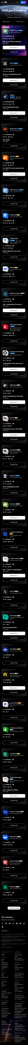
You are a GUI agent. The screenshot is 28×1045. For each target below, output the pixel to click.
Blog (16, 986)
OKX (11, 63)
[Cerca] (17, 2)
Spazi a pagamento (6, 1034)
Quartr (4, 945)
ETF (2, 961)
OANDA (12, 95)
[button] (11, 36)
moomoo (12, 156)
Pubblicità (17, 1035)
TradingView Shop (19, 995)
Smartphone (4, 1002)
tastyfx (12, 418)
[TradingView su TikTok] (24, 923)
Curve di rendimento (6, 992)
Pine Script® (4, 997)
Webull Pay (13, 836)
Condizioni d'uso (19, 1003)
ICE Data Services (20, 934)
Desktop (3, 1004)
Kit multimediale (18, 991)
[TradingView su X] (2, 923)
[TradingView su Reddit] (2, 927)
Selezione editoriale (6, 1024)
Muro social (4, 1010)
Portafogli (3, 991)
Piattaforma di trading (20, 1030)
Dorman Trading (15, 811)
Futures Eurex (18, 975)
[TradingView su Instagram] (13, 923)
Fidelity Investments (16, 728)
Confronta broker (19, 967)
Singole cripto (4, 964)
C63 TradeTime (18, 999)
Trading (3, 1021)
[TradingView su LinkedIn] (17, 923)
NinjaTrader (13, 128)
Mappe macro (4, 996)
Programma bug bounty (20, 1016)
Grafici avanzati (18, 1028)
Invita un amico (5, 1011)
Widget (16, 1023)
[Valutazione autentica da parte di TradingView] (13, 36)
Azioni (2, 959)
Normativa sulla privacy (20, 1008)
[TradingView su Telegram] (20, 923)
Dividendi (3, 985)
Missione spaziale (19, 984)
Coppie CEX (4, 966)
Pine (2, 969)
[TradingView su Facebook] (6, 923)
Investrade (13, 615)
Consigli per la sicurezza (21, 1014)
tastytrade (13, 450)
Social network (5, 1008)
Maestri (3, 1030)
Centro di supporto (19, 987)
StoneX (12, 591)
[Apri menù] (2, 2)
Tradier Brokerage (15, 777)
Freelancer (4, 1032)
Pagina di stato (18, 1017)
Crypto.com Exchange (17, 351)
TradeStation (14, 238)
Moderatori (4, 1016)
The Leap (17, 969)
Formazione (4, 1023)
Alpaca (12, 673)
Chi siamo (17, 983)
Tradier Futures (15, 558)
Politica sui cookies (19, 1009)
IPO (2, 986)
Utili (2, 983)
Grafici (3, 955)
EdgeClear (13, 385)
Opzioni (3, 994)
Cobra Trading (14, 861)
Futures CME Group (19, 974)
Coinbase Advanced (16, 532)
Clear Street (14, 703)
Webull (12, 267)
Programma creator (6, 1013)
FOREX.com (13, 30)
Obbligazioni (4, 962)
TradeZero (13, 754)
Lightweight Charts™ (20, 1026)
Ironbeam (13, 504)
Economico (4, 981)
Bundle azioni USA (19, 977)
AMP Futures (14, 190)
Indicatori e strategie (6, 1029)
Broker (16, 966)
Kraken (12, 475)
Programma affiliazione (20, 1039)
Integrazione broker (19, 1037)
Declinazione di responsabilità (18, 1006)
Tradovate (13, 215)
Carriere (17, 989)
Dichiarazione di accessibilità (18, 1012)
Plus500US (13, 649)
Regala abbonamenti (20, 959)
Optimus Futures (15, 293)
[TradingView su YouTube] (10, 923)
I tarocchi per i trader (20, 997)
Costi (16, 956)
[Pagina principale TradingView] (5, 2)
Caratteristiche (18, 955)
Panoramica (17, 964)
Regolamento (4, 1015)
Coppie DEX (4, 967)
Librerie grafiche (19, 1025)
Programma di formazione (18, 1041)
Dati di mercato (18, 958)
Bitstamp (13, 886)
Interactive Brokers (16, 324)
